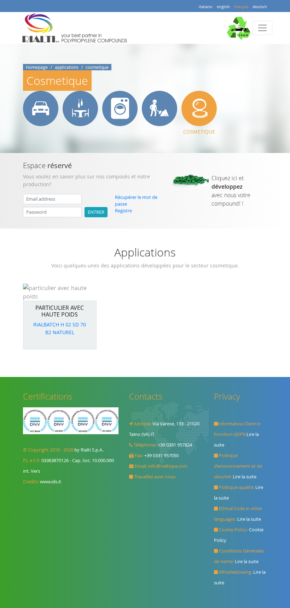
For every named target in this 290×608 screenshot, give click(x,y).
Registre (123, 211)
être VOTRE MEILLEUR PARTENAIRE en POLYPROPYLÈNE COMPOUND (76, 28)
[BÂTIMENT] (159, 108)
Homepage (37, 67)
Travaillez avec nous (154, 477)
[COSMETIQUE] (199, 108)
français (241, 6)
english (223, 6)
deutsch (260, 6)
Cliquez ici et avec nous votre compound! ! (230, 190)
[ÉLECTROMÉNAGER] (120, 108)
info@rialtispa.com (167, 466)
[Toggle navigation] (262, 28)
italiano (206, 6)
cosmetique (97, 67)
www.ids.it (50, 482)
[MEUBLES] (80, 108)
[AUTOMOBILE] (40, 108)
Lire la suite (244, 477)
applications (67, 67)
